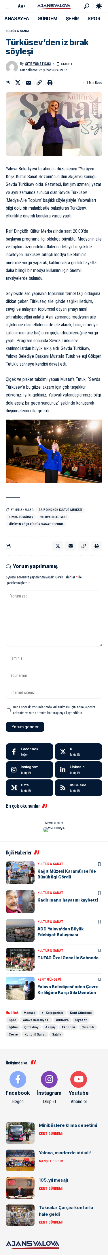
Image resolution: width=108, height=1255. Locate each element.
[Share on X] (18, 82)
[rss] (78, 787)
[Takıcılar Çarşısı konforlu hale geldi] (20, 1215)
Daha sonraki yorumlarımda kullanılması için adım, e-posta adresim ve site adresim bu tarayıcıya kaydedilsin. (54, 710)
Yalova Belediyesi (53, 517)
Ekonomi (68, 1027)
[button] (11, 6)
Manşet (29, 1012)
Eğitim (13, 1027)
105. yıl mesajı (53, 1180)
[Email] (28, 82)
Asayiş (50, 1027)
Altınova (62, 1020)
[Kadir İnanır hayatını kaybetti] (20, 901)
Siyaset (81, 1020)
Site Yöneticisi (38, 64)
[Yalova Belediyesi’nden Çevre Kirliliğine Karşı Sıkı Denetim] (20, 988)
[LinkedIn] (78, 769)
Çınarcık (88, 1027)
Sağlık (56, 1034)
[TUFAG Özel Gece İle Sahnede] (20, 959)
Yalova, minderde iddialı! (65, 1152)
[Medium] (29, 787)
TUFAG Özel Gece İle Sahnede (67, 957)
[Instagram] (29, 769)
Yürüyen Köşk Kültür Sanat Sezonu (36, 524)
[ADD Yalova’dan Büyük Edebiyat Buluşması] (20, 930)
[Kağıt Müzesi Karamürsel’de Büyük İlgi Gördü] (20, 872)
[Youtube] (79, 1088)
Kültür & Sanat (17, 31)
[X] (78, 751)
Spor (12, 1020)
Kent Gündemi (49, 979)
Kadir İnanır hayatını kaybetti (67, 900)
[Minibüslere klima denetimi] (20, 1133)
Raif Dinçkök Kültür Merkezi (60, 510)
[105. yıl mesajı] (20, 1188)
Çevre (13, 1034)
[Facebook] (29, 751)
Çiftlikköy (31, 1027)
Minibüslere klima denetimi (68, 1125)
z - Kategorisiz (52, 1012)
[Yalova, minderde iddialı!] (20, 1160)
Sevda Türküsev (21, 517)
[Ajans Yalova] (54, 6)
